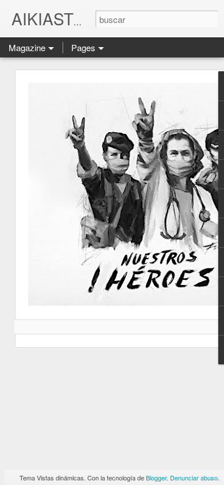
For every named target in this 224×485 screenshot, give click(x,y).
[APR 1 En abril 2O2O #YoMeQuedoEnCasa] (112, 208)
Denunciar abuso (194, 477)
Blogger (156, 477)
